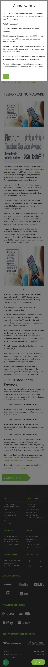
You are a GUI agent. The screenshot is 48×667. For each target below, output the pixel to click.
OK (6, 77)
